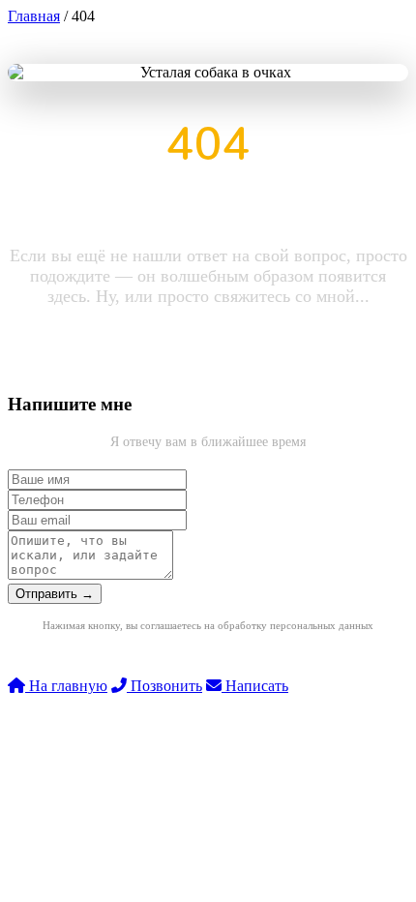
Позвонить (164, 685)
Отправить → (54, 593)
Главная (34, 16)
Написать (255, 685)
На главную (66, 685)
